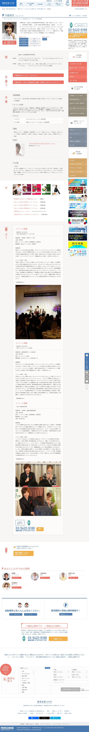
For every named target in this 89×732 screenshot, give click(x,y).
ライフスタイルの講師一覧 (29, 9)
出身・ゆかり (75, 674)
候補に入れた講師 (22, 713)
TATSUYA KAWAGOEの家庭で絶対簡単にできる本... (42, 143)
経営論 (34, 41)
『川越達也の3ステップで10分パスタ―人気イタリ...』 (27, 214)
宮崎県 (44, 39)
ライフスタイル (23, 38)
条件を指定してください (70, 689)
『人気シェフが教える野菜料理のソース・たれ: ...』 (26, 208)
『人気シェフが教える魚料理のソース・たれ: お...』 (26, 202)
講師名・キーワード (59, 680)
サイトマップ (65, 724)
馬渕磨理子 (15, 583)
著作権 (37, 724)
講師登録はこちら (64, 614)
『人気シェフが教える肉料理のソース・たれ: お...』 (26, 205)
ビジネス (24, 41)
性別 (55, 674)
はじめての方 (39, 713)
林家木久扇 (71, 573)
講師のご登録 (68, 713)
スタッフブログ (29, 614)
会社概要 (22, 724)
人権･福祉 (24, 687)
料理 (34, 38)
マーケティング (34, 43)
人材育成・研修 (26, 683)
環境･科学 (24, 689)
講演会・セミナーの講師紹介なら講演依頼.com (32, 711)
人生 (23, 671)
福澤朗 (13, 573)
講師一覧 (20, 9)
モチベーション (26, 678)
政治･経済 (24, 676)
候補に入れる (15, 577)
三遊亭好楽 (43, 573)
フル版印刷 (84, 15)
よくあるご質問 (57, 0)
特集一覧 (59, 713)
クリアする (47, 668)
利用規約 (48, 0)
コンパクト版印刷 (75, 15)
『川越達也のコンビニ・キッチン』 (22, 211)
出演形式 (74, 669)
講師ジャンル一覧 (56, 711)
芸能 (23, 692)
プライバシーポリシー (45, 724)
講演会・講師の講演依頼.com (9, 9)
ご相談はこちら (39, 529)
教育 (23, 685)
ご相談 (31, 713)
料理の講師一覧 (41, 9)
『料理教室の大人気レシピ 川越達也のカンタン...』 (26, 199)
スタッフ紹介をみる (15, 614)
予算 (55, 669)
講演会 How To (30, 724)
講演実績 (66, 711)
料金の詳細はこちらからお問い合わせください (22, 553)
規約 (48, 711)
